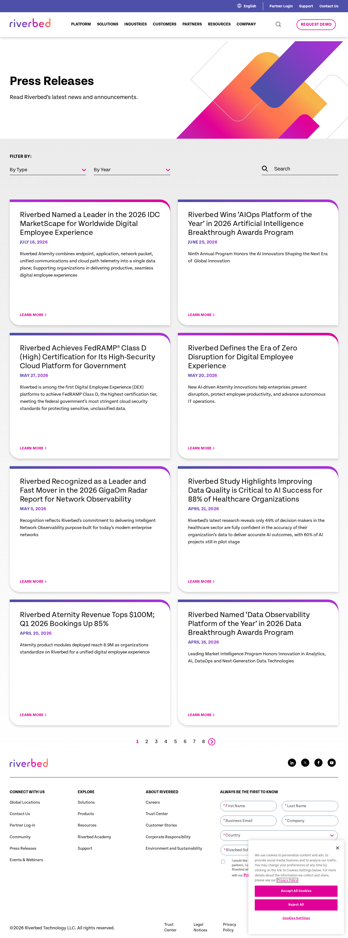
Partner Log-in (22, 825)
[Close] (337, 848)
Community (20, 837)
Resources (87, 825)
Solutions (86, 802)
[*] (248, 800)
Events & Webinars (26, 860)
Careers (153, 802)
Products (86, 814)
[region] (296, 887)
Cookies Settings (296, 918)
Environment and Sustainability (174, 848)
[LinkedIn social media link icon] (292, 763)
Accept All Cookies (296, 891)
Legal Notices (200, 927)
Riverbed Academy (94, 837)
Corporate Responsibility (168, 837)
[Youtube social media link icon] (332, 763)
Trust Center (157, 814)
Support (306, 6)
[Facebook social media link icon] (318, 763)
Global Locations (25, 802)
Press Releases (23, 848)
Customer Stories (161, 825)
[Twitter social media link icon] (305, 763)
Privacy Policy (229, 927)
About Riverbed (162, 792)
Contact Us (328, 6)
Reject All (296, 905)
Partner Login (281, 6)
